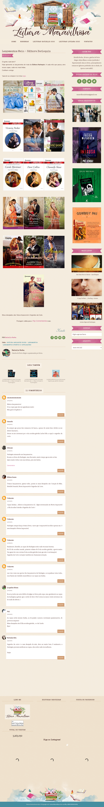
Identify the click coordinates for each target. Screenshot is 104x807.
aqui (24, 76)
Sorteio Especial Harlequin (87, 322)
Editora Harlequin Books (17, 342)
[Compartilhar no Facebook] (52, 337)
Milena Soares (11, 477)
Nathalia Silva (11, 638)
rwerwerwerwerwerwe (14, 398)
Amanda (10, 421)
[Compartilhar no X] (56, 337)
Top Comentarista (40, 321)
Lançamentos (33, 342)
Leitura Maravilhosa (55, 804)
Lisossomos (11, 465)
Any (8, 611)
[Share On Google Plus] (63, 337)
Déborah (10, 448)
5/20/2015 (9, 614)
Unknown (10, 498)
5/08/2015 (9, 543)
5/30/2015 (9, 640)
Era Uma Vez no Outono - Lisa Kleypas (87, 274)
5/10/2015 (9, 590)
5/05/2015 (9, 400)
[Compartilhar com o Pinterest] (59, 337)
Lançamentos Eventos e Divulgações (17, 345)
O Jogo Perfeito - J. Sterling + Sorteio (87, 298)
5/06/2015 (9, 451)
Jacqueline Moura (12, 588)
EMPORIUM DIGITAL (73, 804)
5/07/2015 (9, 480)
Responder (60, 415)
